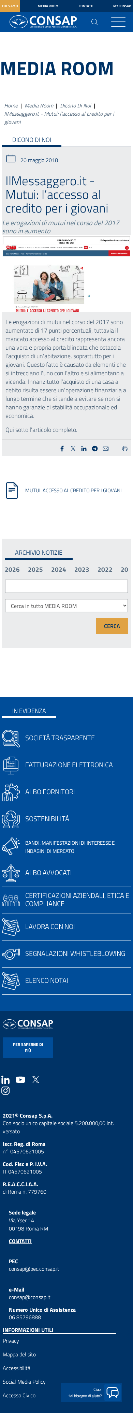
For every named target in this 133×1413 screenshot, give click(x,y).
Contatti (86, 6)
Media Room (48, 6)
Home (11, 105)
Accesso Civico (19, 1395)
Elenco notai (46, 980)
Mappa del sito (19, 1354)
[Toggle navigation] (118, 21)
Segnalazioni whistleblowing (75, 953)
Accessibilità (16, 1368)
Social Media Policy (24, 1382)
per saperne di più (28, 1047)
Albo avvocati (48, 872)
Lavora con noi (50, 926)
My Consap (122, 6)
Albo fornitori (50, 791)
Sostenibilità (47, 818)
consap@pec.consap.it (34, 1269)
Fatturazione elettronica (69, 764)
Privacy (11, 1341)
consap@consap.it (29, 1297)
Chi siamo (10, 6)
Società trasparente (60, 737)
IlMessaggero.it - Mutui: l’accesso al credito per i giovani (59, 118)
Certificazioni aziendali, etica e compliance (77, 899)
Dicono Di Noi (75, 105)
